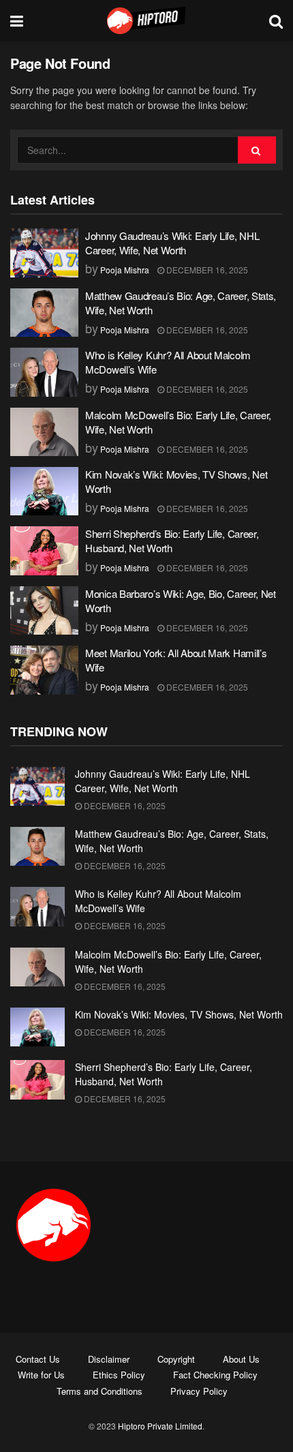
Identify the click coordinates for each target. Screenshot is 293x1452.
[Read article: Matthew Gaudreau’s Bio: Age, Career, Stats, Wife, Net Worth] (44, 312)
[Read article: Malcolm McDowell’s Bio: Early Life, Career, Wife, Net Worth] (44, 432)
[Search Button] (276, 20)
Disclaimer (108, 1358)
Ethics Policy (119, 1374)
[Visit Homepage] (146, 20)
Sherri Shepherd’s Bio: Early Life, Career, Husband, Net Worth (171, 540)
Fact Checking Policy (215, 1374)
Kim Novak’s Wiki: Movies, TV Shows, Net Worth (179, 1014)
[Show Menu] (16, 20)
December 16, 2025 (206, 269)
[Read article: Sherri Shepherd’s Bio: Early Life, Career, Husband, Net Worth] (44, 550)
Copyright (176, 1358)
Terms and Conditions (99, 1391)
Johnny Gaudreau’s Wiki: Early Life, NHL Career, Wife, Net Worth (172, 242)
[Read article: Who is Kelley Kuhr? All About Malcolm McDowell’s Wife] (44, 372)
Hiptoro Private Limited (160, 1426)
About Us (241, 1358)
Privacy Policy (199, 1391)
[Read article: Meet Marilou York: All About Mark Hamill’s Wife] (44, 670)
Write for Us (41, 1374)
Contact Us (38, 1358)
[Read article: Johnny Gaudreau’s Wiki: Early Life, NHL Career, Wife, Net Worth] (44, 252)
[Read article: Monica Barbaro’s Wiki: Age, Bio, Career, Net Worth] (44, 610)
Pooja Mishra (124, 269)
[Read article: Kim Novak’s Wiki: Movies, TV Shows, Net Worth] (44, 491)
